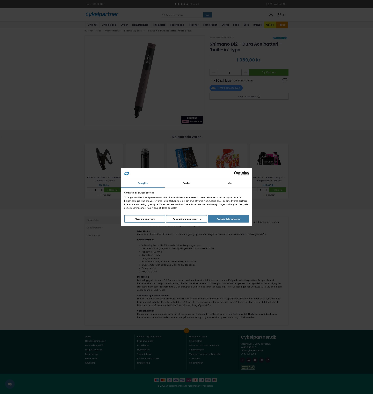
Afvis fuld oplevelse (145, 219)
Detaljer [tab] (187, 183)
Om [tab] (230, 183)
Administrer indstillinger (185, 219)
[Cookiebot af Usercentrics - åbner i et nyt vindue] (236, 173)
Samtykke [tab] (143, 183)
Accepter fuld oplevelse (228, 219)
